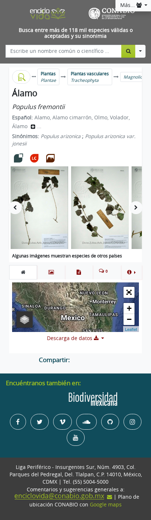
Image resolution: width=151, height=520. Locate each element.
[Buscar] (128, 51)
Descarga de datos (70, 338)
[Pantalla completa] (129, 292)
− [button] (129, 319)
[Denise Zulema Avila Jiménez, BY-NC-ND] (39, 207)
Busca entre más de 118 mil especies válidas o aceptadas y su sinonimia (76, 33)
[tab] (23, 272)
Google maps (106, 504)
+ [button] (129, 308)
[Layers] (24, 319)
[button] (131, 272)
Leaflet (131, 329)
